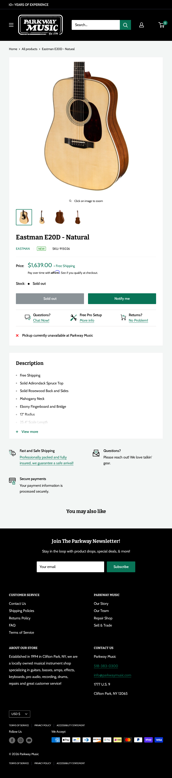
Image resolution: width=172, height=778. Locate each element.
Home (13, 49)
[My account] (141, 24)
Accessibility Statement (71, 725)
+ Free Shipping (64, 266)
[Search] (125, 25)
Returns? (135, 315)
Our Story (101, 603)
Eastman (23, 249)
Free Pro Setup (91, 315)
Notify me (122, 298)
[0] (161, 25)
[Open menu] (11, 25)
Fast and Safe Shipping (37, 451)
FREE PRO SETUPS (85, 5)
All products (29, 49)
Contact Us (17, 603)
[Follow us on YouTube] (29, 740)
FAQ (12, 625)
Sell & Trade (103, 625)
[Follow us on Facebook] (12, 740)
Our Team (101, 611)
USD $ (15, 714)
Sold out (49, 298)
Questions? (41, 315)
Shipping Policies (21, 611)
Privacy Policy (42, 725)
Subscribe (121, 567)
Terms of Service (21, 632)
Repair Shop (103, 618)
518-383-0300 (106, 666)
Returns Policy (19, 618)
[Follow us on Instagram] (20, 740)
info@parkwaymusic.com (112, 675)
